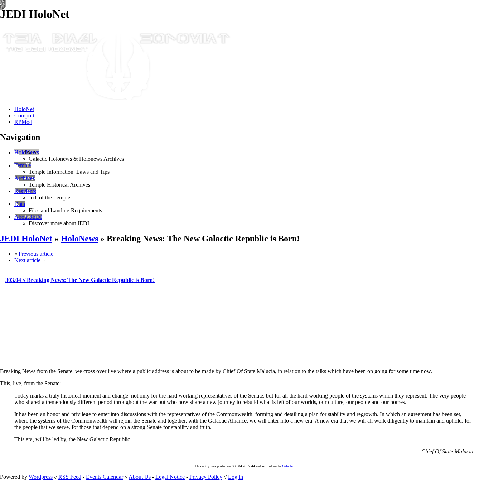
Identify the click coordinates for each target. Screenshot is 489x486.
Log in (235, 477)
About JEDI (28, 217)
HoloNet (24, 109)
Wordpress (41, 477)
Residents (25, 191)
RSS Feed (69, 477)
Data (19, 204)
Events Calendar (104, 477)
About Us (140, 477)
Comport (24, 115)
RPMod (23, 122)
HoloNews (26, 152)
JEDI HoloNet (26, 238)
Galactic (288, 466)
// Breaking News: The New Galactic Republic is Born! (80, 280)
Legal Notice (170, 477)
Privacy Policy (205, 477)
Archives (24, 178)
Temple (22, 165)
